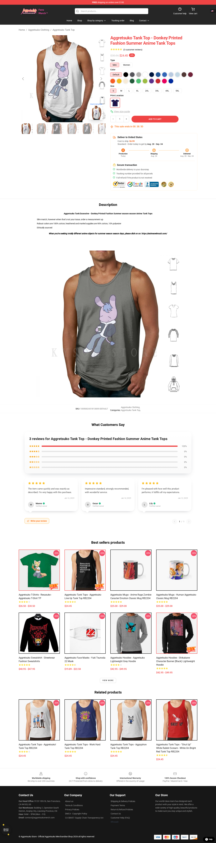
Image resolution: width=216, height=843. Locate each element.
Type (112, 60)
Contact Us (116, 813)
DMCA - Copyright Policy (76, 813)
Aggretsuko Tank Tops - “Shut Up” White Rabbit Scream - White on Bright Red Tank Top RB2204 (176, 748)
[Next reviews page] (188, 521)
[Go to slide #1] (26, 128)
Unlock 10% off (6, 830)
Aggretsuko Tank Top (64, 29)
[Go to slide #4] (72, 128)
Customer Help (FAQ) (120, 818)
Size (112, 86)
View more (108, 680)
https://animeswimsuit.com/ (154, 233)
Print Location (117, 95)
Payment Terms (118, 805)
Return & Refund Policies (122, 809)
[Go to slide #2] (41, 128)
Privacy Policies (72, 809)
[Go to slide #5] (87, 128)
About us (69, 801)
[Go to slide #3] (56, 128)
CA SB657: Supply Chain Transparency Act (84, 818)
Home (22, 29)
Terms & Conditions (74, 805)
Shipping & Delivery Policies (123, 801)
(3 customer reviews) (132, 49)
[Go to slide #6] (102, 128)
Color (112, 69)
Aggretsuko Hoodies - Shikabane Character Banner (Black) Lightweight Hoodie (175, 661)
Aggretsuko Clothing (38, 29)
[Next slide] (101, 79)
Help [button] (210, 839)
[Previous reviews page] (174, 521)
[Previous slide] (23, 79)
